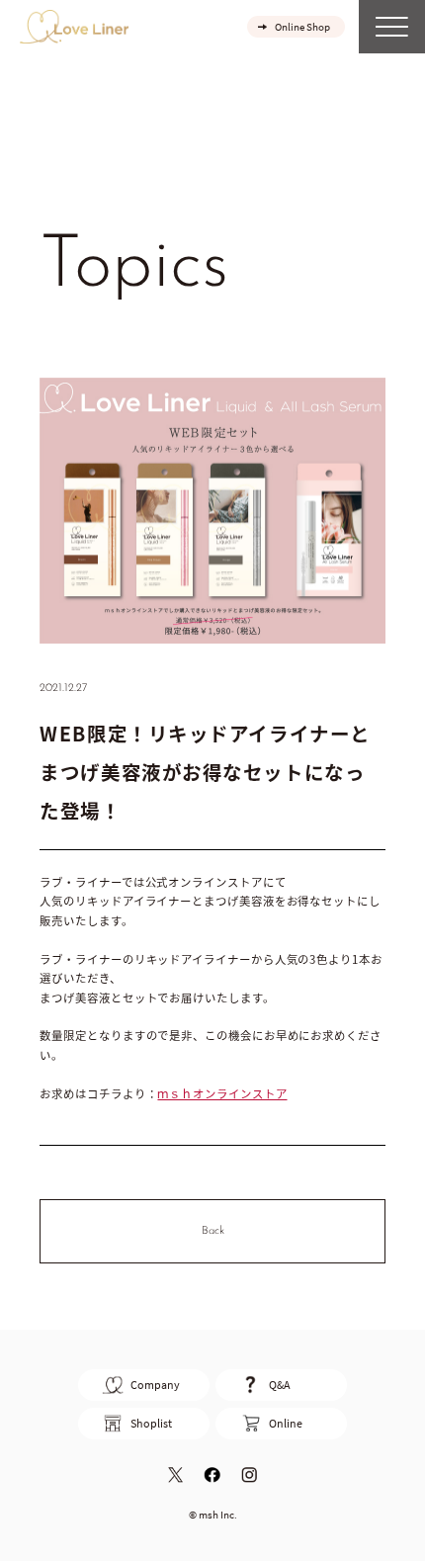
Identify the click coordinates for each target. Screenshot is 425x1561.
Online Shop (302, 27)
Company (155, 1384)
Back (213, 1231)
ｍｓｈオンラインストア (222, 1093)
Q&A (280, 1384)
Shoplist (151, 1423)
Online (285, 1423)
